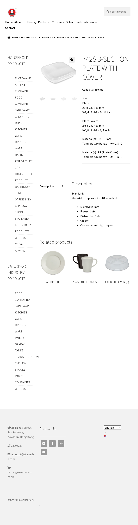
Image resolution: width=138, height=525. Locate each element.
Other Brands (74, 22)
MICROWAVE (23, 78)
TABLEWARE (43, 37)
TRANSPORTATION (27, 357)
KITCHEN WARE (21, 132)
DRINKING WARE (21, 145)
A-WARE (20, 251)
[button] (72, 60)
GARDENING (23, 199)
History (31, 22)
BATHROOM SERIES (22, 190)
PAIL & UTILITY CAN (24, 164)
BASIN (19, 155)
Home (9, 22)
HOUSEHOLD (27, 37)
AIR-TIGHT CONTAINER (22, 88)
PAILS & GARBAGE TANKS (21, 344)
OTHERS (20, 238)
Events (60, 22)
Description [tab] (47, 186)
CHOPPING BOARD (22, 120)
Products (43, 22)
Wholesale (90, 22)
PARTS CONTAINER (22, 379)
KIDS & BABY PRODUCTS (23, 228)
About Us (20, 22)
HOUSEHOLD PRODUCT (23, 177)
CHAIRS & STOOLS (21, 209)
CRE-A (19, 244)
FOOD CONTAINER (22, 100)
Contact (10, 28)
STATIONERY (23, 218)
